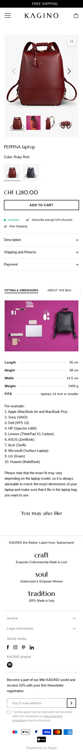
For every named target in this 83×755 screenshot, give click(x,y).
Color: (16, 157)
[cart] (76, 15)
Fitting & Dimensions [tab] (21, 290)
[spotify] (9, 665)
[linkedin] (32, 647)
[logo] (41, 15)
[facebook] (8, 647)
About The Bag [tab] (59, 290)
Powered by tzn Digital (41, 748)
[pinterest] (23, 647)
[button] (8, 15)
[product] (72, 41)
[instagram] (15, 647)
